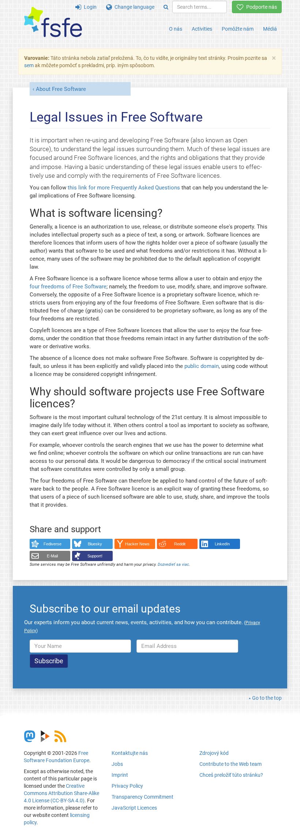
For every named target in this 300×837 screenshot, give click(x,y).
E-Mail (52, 556)
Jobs (117, 764)
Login (89, 7)
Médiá (270, 29)
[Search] (166, 7)
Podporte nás (260, 7)
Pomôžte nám (238, 29)
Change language (133, 7)
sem (29, 65)
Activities (202, 29)
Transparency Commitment (142, 797)
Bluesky (95, 544)
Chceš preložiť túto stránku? (231, 775)
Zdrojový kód (214, 753)
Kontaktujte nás (130, 753)
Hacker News (137, 544)
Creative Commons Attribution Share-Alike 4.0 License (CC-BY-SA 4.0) (61, 793)
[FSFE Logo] (53, 22)
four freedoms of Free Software (68, 286)
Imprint (120, 775)
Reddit (179, 544)
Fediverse (52, 544)
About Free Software (61, 89)
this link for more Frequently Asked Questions (124, 187)
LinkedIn (222, 544)
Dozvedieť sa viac (173, 564)
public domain (201, 366)
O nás (175, 29)
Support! (94, 556)
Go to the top (267, 698)
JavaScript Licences (134, 808)
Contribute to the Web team (230, 764)
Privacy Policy (127, 786)
